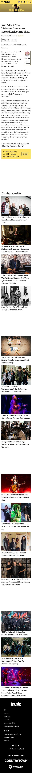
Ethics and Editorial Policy (10, 723)
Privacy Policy (7, 716)
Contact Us (6, 740)
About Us (6, 713)
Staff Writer (21, 36)
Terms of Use (7, 719)
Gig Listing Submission (9, 737)
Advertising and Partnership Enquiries (12, 734)
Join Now (25, 154)
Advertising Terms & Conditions (11, 726)
